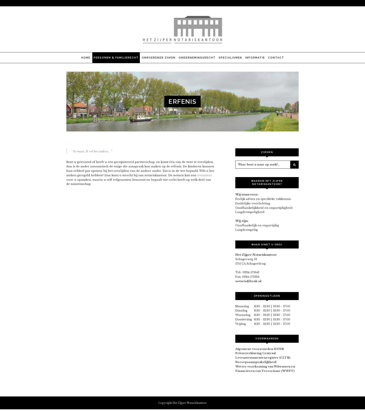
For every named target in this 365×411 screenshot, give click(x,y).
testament (204, 175)
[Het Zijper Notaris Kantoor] (182, 41)
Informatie (255, 57)
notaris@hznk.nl (248, 281)
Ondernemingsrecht (197, 57)
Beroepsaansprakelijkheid (255, 362)
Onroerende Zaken (159, 57)
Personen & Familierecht (116, 57)
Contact (276, 57)
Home (85, 57)
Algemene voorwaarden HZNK (259, 349)
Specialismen (230, 57)
